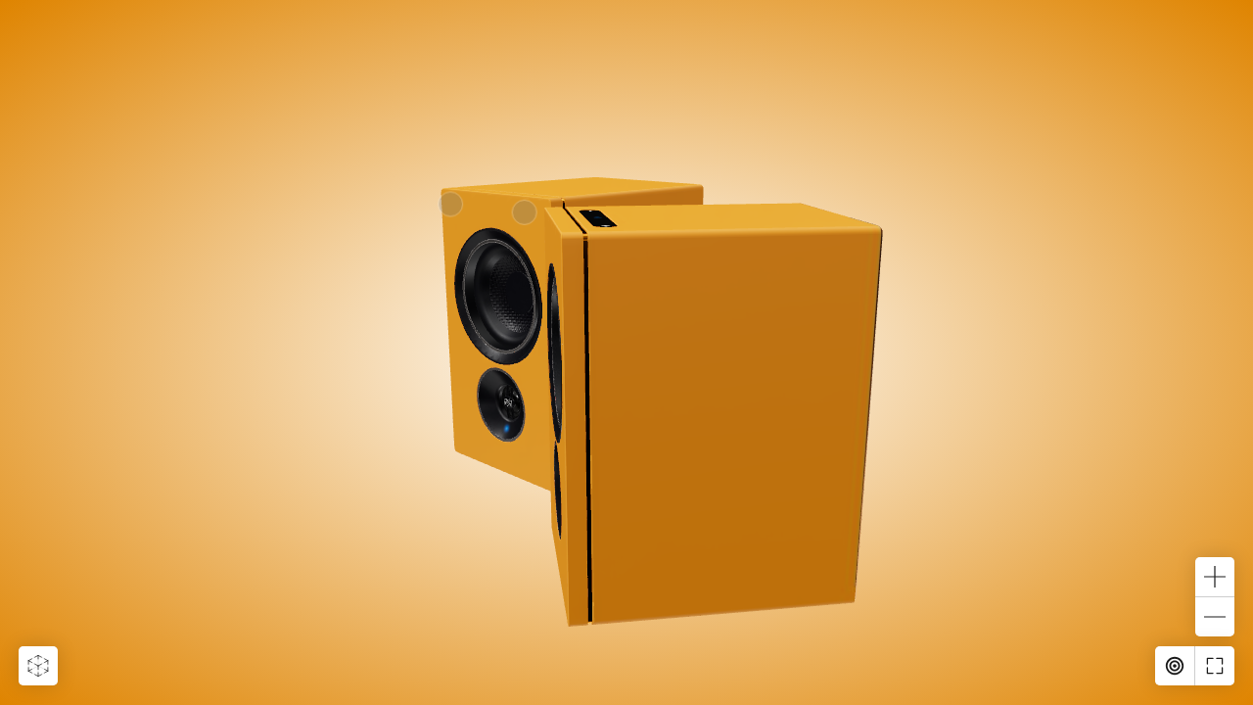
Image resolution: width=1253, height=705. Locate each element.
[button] (38, 665)
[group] (626, 352)
